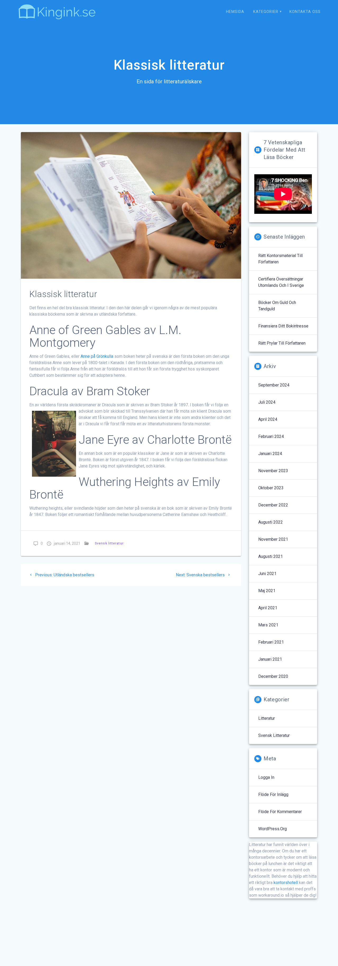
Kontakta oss (305, 11)
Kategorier (265, 11)
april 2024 (267, 419)
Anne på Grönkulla (97, 356)
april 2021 (267, 607)
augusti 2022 (270, 522)
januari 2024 (270, 453)
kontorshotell (286, 882)
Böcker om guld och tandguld (277, 305)
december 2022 (273, 505)
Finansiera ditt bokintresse (283, 326)
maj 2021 (266, 590)
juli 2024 (266, 402)
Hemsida (235, 11)
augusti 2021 (270, 556)
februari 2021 (271, 642)
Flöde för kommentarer (280, 811)
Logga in (266, 777)
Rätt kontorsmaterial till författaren (280, 258)
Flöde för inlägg (273, 794)
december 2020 (273, 676)
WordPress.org (272, 828)
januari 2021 (270, 659)
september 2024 (273, 385)
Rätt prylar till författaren (282, 343)
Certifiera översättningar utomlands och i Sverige (281, 282)
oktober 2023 (271, 487)
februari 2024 (271, 436)
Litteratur (266, 718)
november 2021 (273, 539)
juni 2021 (267, 573)
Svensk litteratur (109, 543)
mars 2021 (268, 624)
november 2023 (273, 470)
